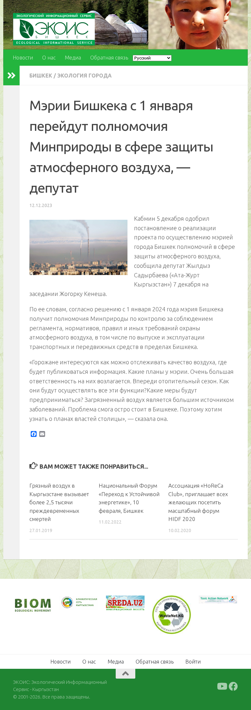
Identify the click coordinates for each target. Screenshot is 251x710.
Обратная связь (109, 58)
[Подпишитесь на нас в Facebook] (233, 686)
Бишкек (40, 75)
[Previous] (73, 603)
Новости (23, 58)
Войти (193, 662)
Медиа (73, 58)
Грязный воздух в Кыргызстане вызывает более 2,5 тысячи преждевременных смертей (59, 502)
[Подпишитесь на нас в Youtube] (221, 686)
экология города (84, 75)
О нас (49, 58)
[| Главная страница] (54, 29)
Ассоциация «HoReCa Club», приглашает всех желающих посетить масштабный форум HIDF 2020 (198, 502)
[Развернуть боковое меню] (11, 75)
